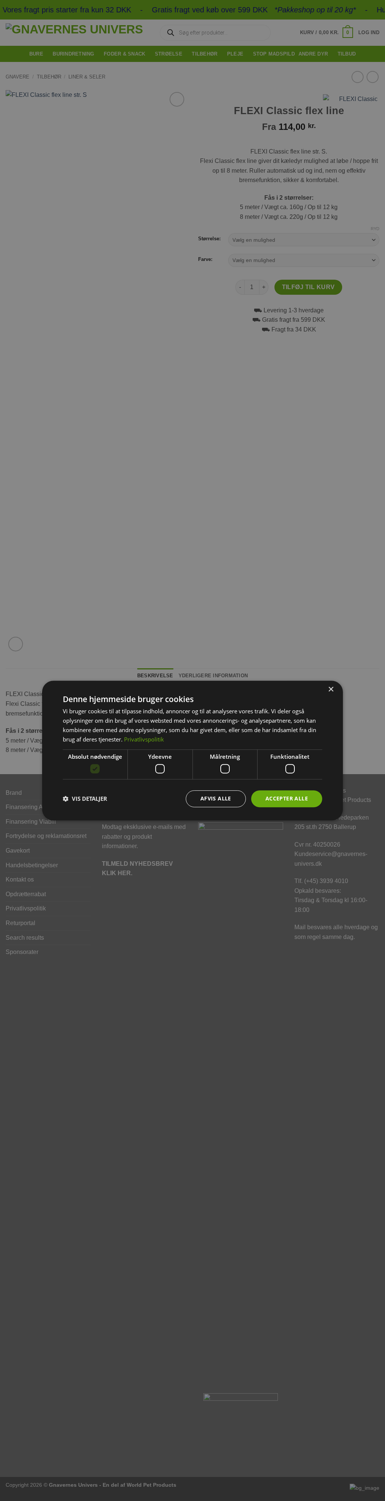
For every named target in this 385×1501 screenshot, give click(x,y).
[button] (85, 798)
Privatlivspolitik (144, 739)
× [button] (330, 689)
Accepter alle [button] (286, 798)
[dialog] (192, 750)
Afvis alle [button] (215, 798)
